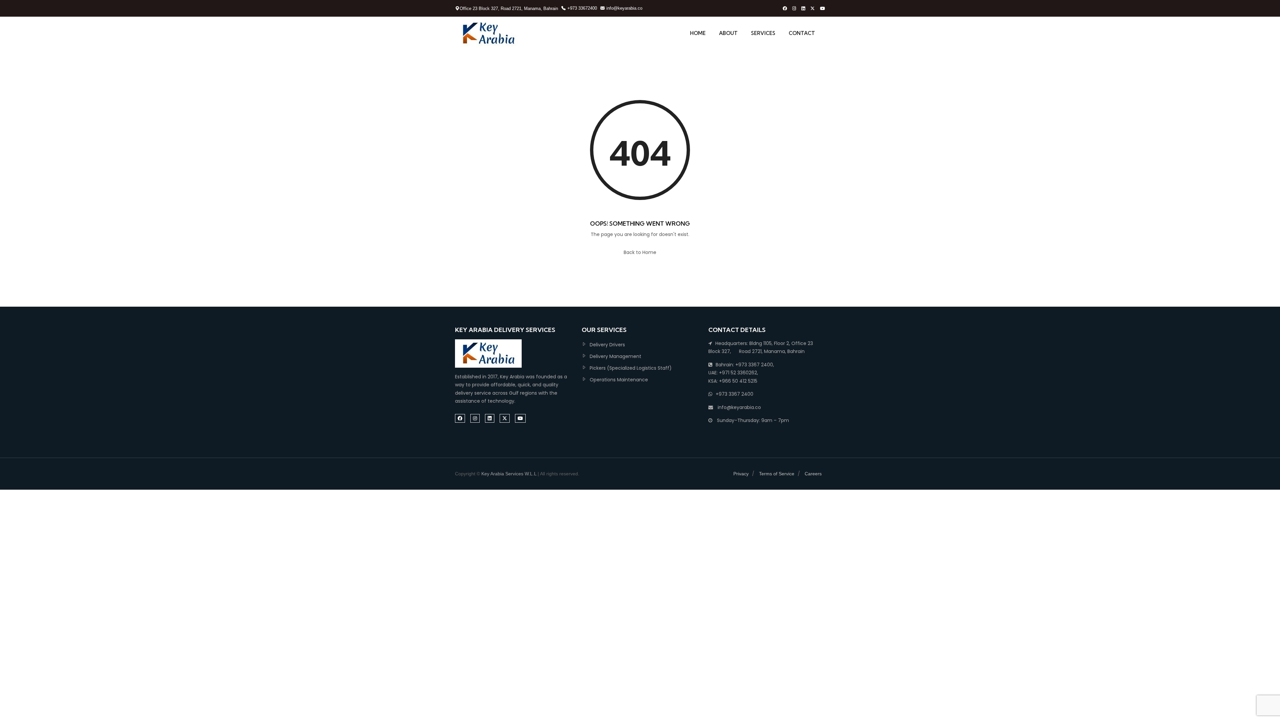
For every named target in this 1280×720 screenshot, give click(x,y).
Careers (813, 473)
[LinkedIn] (803, 8)
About (728, 33)
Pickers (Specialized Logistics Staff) (631, 368)
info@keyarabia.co (624, 8)
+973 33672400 (582, 8)
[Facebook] (785, 8)
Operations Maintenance (619, 379)
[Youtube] (822, 8)
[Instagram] (794, 8)
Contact (802, 33)
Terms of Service (776, 473)
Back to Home (640, 252)
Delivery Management (615, 356)
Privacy (741, 473)
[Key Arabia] (488, 33)
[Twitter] (812, 8)
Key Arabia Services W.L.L (508, 473)
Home (698, 33)
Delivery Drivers (607, 344)
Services (763, 33)
